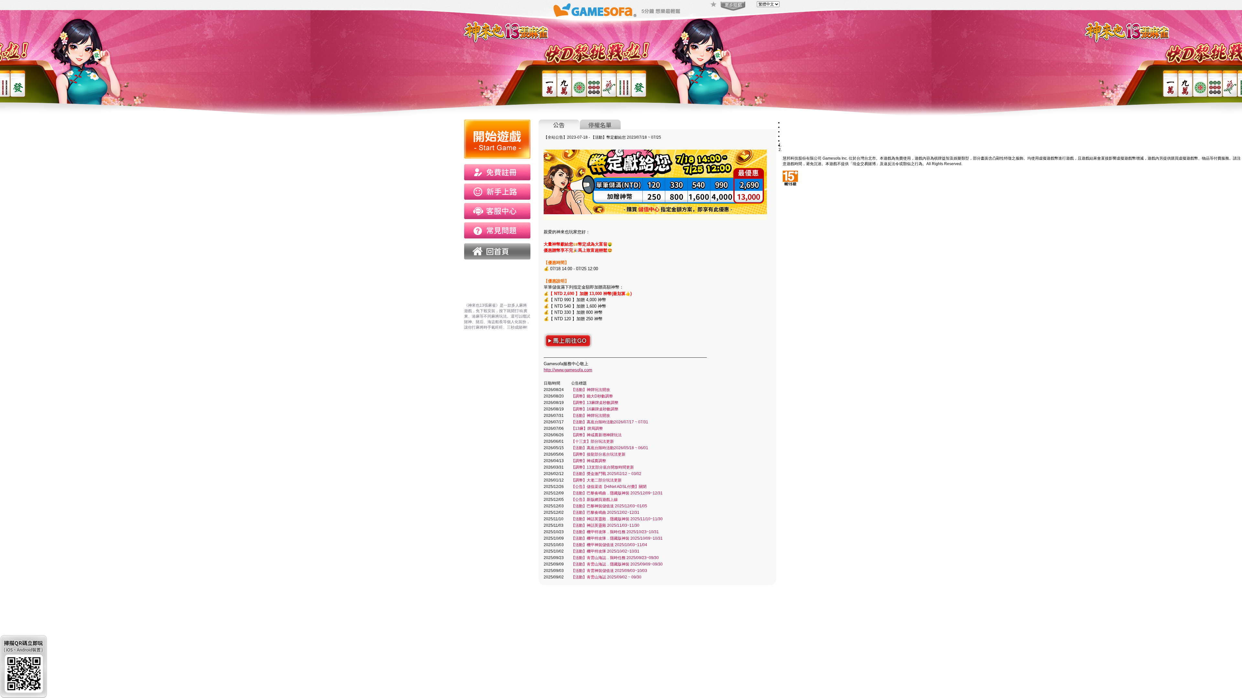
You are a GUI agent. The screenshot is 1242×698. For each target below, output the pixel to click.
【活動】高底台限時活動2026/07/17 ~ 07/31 (609, 422)
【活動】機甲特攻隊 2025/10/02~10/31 (605, 551)
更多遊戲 (732, 6)
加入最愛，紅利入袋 (714, 5)
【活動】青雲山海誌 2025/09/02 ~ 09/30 (606, 577)
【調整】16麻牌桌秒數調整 (594, 409)
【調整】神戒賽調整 (588, 461)
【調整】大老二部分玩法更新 (596, 480)
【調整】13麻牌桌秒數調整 (594, 402)
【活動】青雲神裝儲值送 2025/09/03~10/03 (609, 570)
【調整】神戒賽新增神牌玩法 (596, 435)
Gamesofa (595, 10)
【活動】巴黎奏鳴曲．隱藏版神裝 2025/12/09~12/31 (617, 493)
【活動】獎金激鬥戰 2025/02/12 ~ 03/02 (606, 473)
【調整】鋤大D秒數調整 (592, 396)
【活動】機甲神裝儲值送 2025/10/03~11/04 (609, 545)
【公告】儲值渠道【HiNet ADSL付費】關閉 (609, 486)
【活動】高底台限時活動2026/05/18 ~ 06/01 (609, 448)
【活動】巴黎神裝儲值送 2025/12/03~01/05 (609, 506)
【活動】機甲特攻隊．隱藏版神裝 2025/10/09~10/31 (617, 538)
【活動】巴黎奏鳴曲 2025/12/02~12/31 (605, 512)
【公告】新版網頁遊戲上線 (594, 499)
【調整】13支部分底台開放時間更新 (602, 467)
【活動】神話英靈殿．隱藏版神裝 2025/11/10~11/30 (617, 519)
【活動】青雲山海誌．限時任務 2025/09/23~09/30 (615, 557)
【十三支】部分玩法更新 (592, 441)
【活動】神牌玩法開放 (590, 389)
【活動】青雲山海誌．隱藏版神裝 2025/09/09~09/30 (617, 564)
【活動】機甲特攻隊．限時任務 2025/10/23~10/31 (615, 532)
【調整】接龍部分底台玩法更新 (598, 454)
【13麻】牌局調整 (587, 428)
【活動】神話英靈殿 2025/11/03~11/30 (605, 525)
